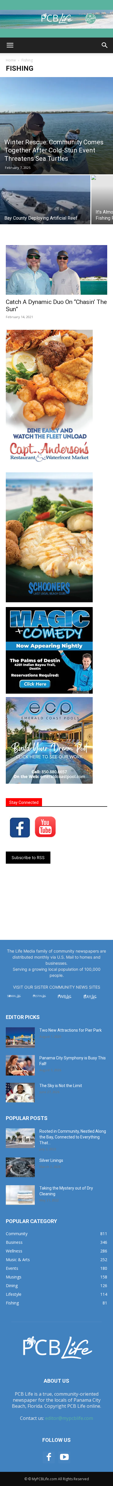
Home (11, 60)
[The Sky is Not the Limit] (20, 1093)
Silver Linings (51, 1160)
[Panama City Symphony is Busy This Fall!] (20, 1065)
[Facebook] (48, 1457)
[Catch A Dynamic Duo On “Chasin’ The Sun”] (56, 269)
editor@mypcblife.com (69, 1418)
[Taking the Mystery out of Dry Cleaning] (20, 1195)
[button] (10, 45)
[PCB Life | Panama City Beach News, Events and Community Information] (56, 19)
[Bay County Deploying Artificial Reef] (45, 208)
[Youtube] (64, 1457)
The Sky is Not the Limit (60, 1085)
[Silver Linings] (20, 1167)
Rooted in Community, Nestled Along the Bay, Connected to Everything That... (72, 1137)
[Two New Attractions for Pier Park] (20, 1037)
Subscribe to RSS (28, 857)
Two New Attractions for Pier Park (70, 1030)
